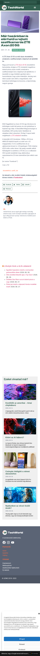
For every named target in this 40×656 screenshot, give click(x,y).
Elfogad (22, 639)
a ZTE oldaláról (15, 135)
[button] (39, 614)
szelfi (13, 171)
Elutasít (22, 644)
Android (21, 50)
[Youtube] (12, 542)
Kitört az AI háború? (14, 437)
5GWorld (15, 50)
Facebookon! (18, 177)
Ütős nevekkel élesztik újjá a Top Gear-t (19, 275)
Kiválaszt (22, 649)
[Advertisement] (20, 242)
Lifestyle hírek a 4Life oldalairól (17, 266)
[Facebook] (4, 542)
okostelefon (7, 171)
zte (17, 171)
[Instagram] (8, 542)
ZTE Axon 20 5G (21, 65)
